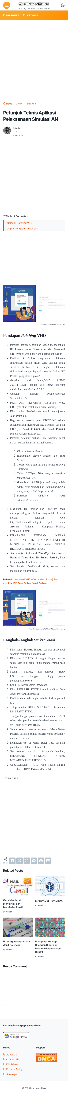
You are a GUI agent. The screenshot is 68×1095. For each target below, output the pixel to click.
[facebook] (12, 861)
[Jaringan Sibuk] (34, 4)
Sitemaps (11, 1074)
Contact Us (12, 1059)
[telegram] (34, 861)
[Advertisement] (34, 61)
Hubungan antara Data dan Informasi (16, 943)
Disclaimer (12, 1064)
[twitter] (19, 861)
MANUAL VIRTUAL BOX (49, 900)
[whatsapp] (27, 861)
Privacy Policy (14, 1069)
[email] (48, 861)
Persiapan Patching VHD (18, 222)
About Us (11, 1054)
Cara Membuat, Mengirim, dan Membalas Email (13, 904)
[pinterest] (41, 861)
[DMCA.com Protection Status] (46, 1061)
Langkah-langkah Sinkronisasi (21, 228)
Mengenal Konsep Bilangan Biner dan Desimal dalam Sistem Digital (48, 946)
